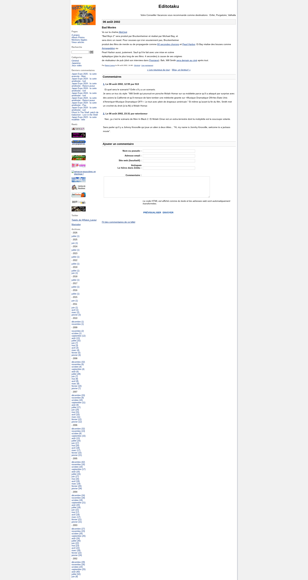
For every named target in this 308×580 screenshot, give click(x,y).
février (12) (76, 419)
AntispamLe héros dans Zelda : (129, 166)
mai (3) (75, 345)
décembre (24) (78, 495)
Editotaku (168, 6)
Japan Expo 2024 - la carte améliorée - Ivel (84, 79)
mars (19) (76, 483)
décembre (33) (78, 395)
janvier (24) (77, 555)
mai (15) (75, 412)
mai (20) (75, 445)
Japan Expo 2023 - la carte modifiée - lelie (84, 118)
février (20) (76, 486)
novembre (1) (78, 324)
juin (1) (75, 243)
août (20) (76, 505)
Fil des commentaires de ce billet (118, 222)
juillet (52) (76, 574)
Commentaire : (133, 175)
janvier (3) (76, 315)
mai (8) (75, 379)
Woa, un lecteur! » (181, 69)
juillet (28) (76, 374)
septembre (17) (79, 469)
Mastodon (76, 224)
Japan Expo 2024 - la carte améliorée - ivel (84, 108)
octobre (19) (77, 500)
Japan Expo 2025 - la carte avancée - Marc (84, 75)
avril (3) (75, 348)
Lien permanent (147, 65)
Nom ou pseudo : (132, 150)
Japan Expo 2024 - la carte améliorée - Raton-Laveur (84, 84)
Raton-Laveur (110, 65)
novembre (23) (78, 531)
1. (104, 84)
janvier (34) (77, 488)
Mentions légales (79, 40)
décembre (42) (78, 462)
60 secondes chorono (168, 44)
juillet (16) (76, 440)
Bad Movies (109, 27)
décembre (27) (78, 529)
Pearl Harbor (188, 44)
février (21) (76, 519)
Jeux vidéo (77, 65)
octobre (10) (77, 400)
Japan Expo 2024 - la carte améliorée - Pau (84, 104)
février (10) (76, 386)
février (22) (76, 553)
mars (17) (76, 450)
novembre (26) (78, 564)
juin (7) (75, 343)
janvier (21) (77, 455)
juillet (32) (76, 340)
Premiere (153, 60)
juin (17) (75, 443)
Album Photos (78, 37)
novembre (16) (78, 464)
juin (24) (75, 410)
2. (104, 113)
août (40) (76, 572)
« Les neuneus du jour (158, 69)
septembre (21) (79, 502)
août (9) (75, 405)
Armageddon (108, 48)
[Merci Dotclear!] (79, 203)
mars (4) (75, 350)
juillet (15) (76, 474)
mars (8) (75, 383)
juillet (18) (76, 507)
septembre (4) (78, 369)
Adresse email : (133, 155)
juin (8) (75, 576)
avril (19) (76, 481)
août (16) (76, 471)
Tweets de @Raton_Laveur (84, 220)
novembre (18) (78, 498)
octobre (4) (76, 367)
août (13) (76, 338)
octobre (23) (77, 567)
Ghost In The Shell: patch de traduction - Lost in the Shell (85, 113)
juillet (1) (75, 236)
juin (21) (75, 510)
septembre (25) (79, 536)
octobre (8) (76, 433)
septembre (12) (79, 336)
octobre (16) (77, 467)
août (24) (76, 538)
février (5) (76, 352)
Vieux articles (78, 42)
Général (137, 65)
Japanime (76, 63)
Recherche (77, 47)
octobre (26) (77, 533)
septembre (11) (78, 402)
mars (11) (76, 417)
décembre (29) (78, 562)
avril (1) (75, 310)
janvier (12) (77, 422)
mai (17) (75, 512)
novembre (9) (78, 398)
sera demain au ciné (186, 60)
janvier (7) (76, 388)
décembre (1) (78, 321)
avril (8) (75, 381)
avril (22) (76, 548)
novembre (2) (78, 331)
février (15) (76, 453)
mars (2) (75, 312)
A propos (76, 35)
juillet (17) (76, 407)
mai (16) (75, 479)
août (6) (75, 371)
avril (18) (76, 448)
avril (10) (76, 414)
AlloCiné (123, 32)
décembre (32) (78, 362)
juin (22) (75, 543)
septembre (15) (79, 436)
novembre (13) (78, 431)
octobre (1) (76, 333)
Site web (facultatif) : (130, 160)
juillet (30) (76, 541)
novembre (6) (78, 364)
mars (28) (76, 550)
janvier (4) (76, 355)
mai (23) (75, 545)
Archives (76, 229)
